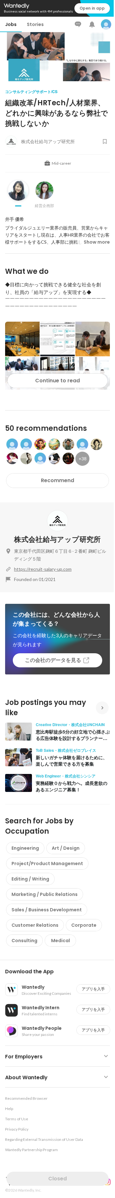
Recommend (57, 480)
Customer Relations (35, 925)
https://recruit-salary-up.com (43, 569)
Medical (60, 940)
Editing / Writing (30, 879)
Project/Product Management (47, 863)
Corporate (83, 925)
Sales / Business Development (47, 910)
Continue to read (57, 380)
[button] (60, 971)
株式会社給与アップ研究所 (57, 539)
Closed (57, 1178)
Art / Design (66, 848)
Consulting (24, 940)
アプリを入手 (93, 989)
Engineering (25, 848)
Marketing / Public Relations (45, 894)
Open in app (92, 8)
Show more (97, 242)
